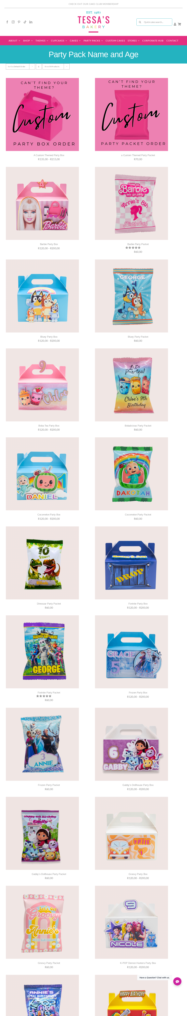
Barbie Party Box (49, 244)
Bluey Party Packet (138, 336)
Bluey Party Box (48, 336)
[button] (133, 247)
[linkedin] (30, 22)
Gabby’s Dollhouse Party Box (138, 785)
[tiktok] (25, 22)
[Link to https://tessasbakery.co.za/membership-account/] (175, 24)
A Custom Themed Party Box (49, 155)
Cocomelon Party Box (48, 514)
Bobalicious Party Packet (138, 425)
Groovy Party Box (138, 874)
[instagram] (13, 22)
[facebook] (7, 22)
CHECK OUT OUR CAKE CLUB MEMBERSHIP (93, 4)
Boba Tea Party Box (48, 425)
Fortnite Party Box (138, 603)
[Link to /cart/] (179, 24)
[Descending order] (39, 67)
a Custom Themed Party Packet (138, 155)
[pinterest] (19, 22)
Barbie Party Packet (138, 244)
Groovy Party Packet (49, 963)
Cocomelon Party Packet (138, 514)
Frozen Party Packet (49, 785)
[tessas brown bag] (93, 12)
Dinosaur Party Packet (49, 603)
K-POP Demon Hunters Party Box (138, 963)
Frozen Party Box (138, 692)
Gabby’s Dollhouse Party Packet (49, 874)
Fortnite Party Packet (49, 692)
